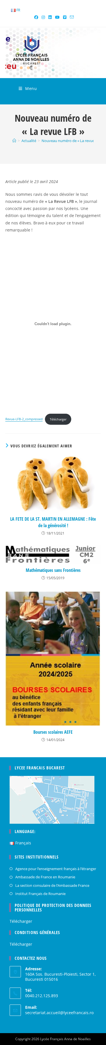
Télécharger (58, 419)
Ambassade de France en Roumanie (45, 876)
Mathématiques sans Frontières (53, 570)
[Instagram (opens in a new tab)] (43, 17)
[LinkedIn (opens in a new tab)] (50, 17)
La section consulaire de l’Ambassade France (52, 885)
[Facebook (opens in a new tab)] (36, 17)
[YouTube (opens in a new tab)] (57, 17)
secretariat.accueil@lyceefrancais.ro (59, 1012)
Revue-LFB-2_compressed (24, 419)
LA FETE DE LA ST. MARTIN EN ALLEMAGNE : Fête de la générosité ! (53, 522)
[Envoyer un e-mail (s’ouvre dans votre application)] (71, 17)
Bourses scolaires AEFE (53, 732)
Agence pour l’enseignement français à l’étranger (55, 868)
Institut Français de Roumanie (40, 893)
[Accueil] (14, 140)
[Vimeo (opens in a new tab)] (64, 17)
